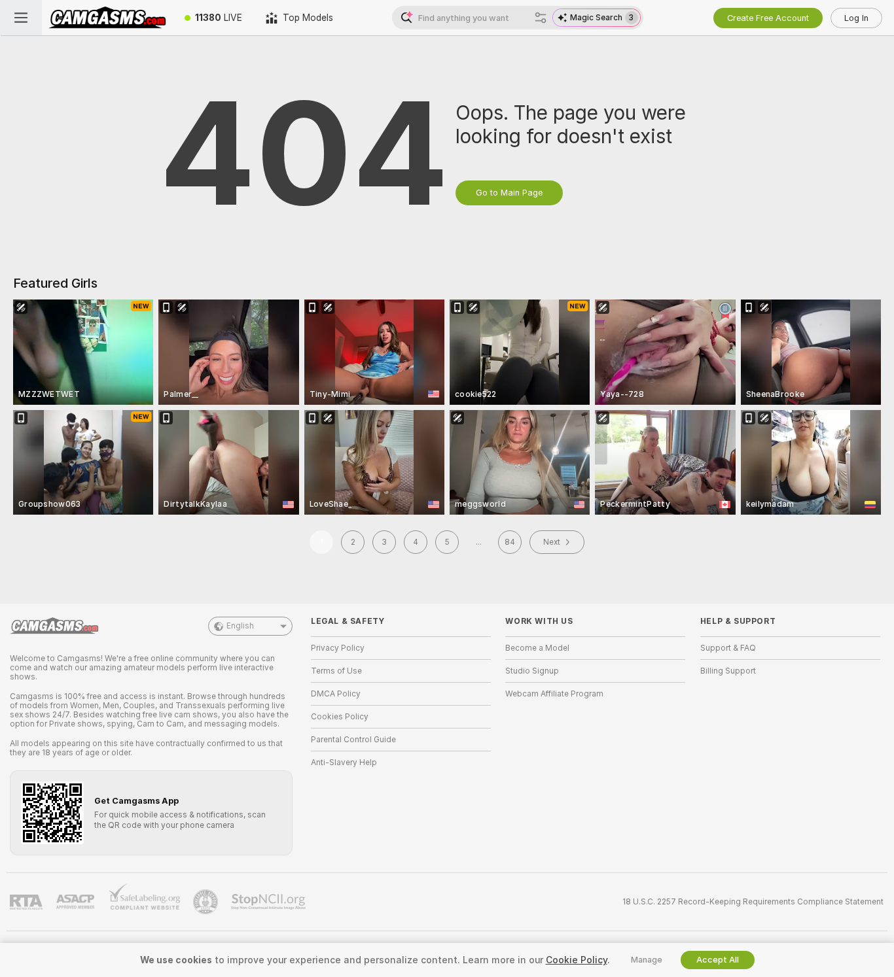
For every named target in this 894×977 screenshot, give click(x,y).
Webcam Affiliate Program (554, 693)
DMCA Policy (336, 693)
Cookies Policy (339, 716)
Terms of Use (336, 671)
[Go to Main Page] (107, 17)
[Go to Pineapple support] (207, 901)
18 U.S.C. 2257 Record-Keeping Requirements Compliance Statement (753, 901)
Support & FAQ (728, 648)
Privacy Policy (338, 648)
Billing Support (728, 671)
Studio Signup (532, 671)
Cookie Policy (576, 960)
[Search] (540, 18)
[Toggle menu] (21, 17)
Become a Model (537, 648)
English (240, 625)
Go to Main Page (509, 192)
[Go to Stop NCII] (269, 902)
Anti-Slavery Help (344, 762)
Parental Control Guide (353, 739)
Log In (856, 18)
